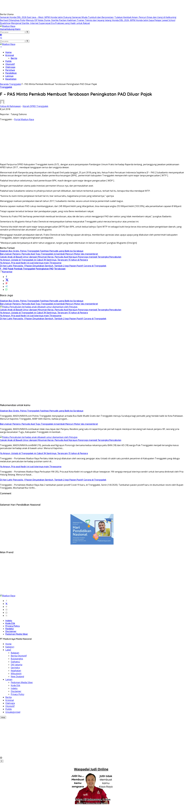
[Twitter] (6, 603)
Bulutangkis (17, 658)
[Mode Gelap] (1, 35)
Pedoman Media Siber (16, 634)
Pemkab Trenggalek (24, 268)
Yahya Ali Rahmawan (10, 106)
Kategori (9, 646)
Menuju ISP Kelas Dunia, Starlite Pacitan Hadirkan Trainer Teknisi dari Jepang (65, 20)
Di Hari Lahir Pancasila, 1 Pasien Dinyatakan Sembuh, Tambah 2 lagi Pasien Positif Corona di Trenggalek (53, 265)
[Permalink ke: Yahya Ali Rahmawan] (2, 103)
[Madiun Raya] (7, 26)
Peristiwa (10, 70)
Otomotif (10, 64)
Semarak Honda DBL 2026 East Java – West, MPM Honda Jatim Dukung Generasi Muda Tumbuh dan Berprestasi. (57, 17)
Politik (8, 61)
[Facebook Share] (6, 276)
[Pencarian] (1, 38)
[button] (27, 32)
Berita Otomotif (19, 655)
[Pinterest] (6, 606)
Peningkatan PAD (45, 268)
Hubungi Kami (13, 29)
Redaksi (9, 628)
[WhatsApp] (6, 612)
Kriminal (9, 55)
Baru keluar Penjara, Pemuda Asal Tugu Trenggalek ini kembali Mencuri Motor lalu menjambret (49, 254)
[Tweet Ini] (7, 280)
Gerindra (15, 667)
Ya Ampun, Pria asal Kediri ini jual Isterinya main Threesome (30, 262)
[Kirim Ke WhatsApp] (6, 289)
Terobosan (59, 268)
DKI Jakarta (16, 664)
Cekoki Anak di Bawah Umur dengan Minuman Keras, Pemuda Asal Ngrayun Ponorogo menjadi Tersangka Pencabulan (60, 256)
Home (3, 29)
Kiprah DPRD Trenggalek (35, 106)
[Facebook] (6, 600)
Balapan (15, 652)
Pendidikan (11, 73)
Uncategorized (12, 712)
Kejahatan (16, 670)
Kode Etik (10, 623)
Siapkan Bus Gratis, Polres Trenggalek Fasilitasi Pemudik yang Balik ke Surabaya (41, 251)
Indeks (8, 620)
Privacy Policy (12, 626)
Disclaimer (10, 631)
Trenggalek (6, 87)
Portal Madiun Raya (24, 119)
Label (8, 649)
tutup (3, 717)
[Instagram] (6, 609)
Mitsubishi (16, 673)
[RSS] (6, 615)
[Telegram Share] (6, 286)
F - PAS (3, 268)
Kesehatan (10, 79)
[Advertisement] (49, 6)
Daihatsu (15, 661)
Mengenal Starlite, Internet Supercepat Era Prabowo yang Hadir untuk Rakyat (50, 23)
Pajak (10, 268)
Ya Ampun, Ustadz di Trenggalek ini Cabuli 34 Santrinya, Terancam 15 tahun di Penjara (44, 259)
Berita (14, 58)
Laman (8, 679)
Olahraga (10, 67)
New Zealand (17, 676)
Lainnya (9, 76)
